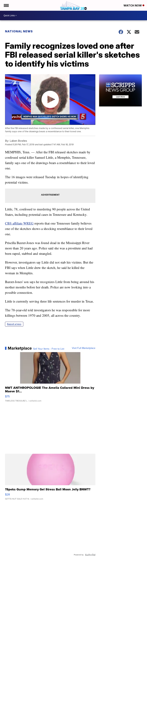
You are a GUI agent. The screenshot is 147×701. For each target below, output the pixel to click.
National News (19, 31)
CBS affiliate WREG (19, 223)
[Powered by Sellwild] (90, 555)
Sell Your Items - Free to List (48, 349)
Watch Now (133, 5)
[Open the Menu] (6, 5)
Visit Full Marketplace (83, 348)
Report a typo (14, 324)
